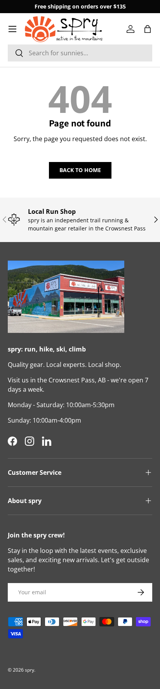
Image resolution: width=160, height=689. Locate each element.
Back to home (80, 170)
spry (29, 670)
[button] (147, 29)
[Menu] (12, 29)
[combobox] (80, 52)
